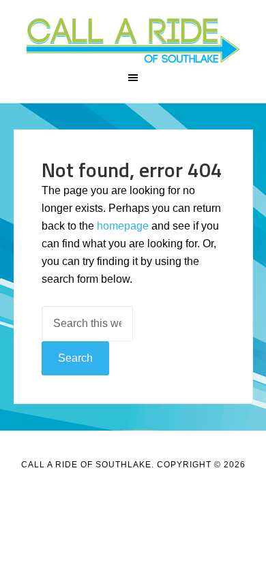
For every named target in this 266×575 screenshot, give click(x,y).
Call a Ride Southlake (133, 41)
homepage (123, 226)
